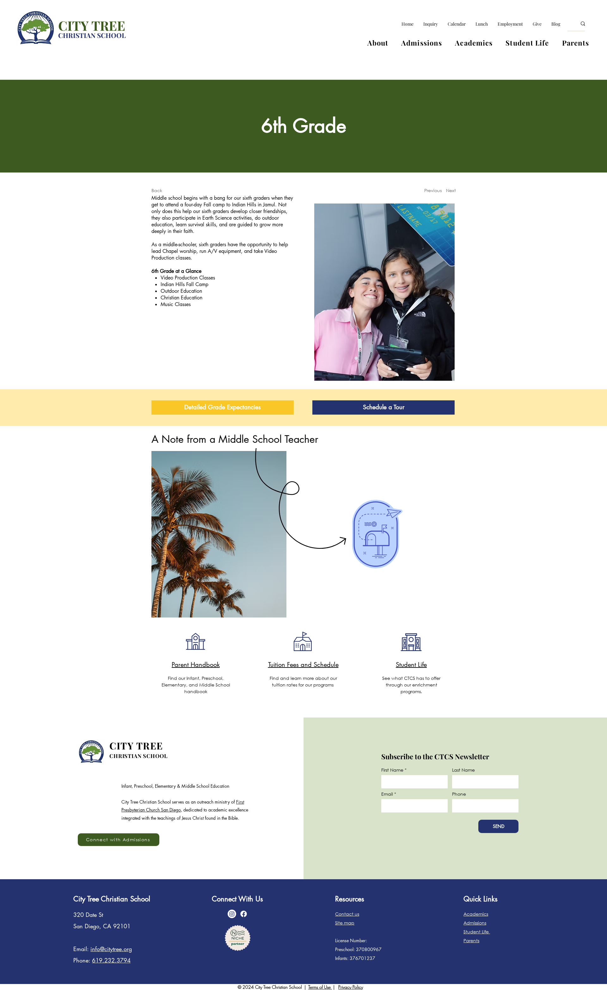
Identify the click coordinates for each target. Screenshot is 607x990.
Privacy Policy (350, 987)
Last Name (463, 770)
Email (387, 794)
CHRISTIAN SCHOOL (92, 35)
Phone (459, 794)
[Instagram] (232, 914)
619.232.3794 (111, 960)
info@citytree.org (111, 949)
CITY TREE (91, 25)
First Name (392, 770)
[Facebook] (243, 914)
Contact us (347, 914)
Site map (344, 923)
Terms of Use (320, 987)
